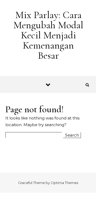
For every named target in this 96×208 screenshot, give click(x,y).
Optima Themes (64, 183)
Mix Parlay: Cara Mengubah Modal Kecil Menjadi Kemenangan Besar (48, 35)
